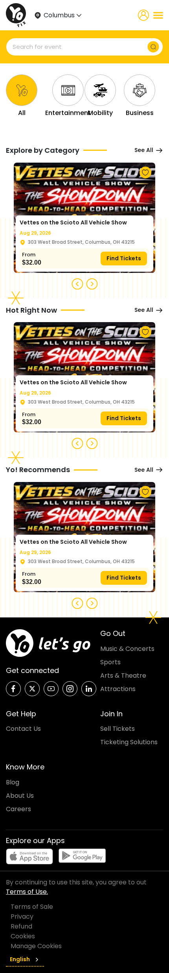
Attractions (118, 688)
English (20, 959)
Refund (21, 926)
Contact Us (23, 728)
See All (143, 150)
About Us (20, 795)
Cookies (23, 936)
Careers (18, 809)
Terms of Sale (32, 906)
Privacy (22, 916)
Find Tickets (124, 258)
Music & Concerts (127, 648)
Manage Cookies (36, 946)
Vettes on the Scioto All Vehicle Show (73, 222)
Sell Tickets (117, 728)
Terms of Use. (27, 891)
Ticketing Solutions (129, 742)
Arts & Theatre (123, 675)
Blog (12, 782)
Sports (110, 662)
